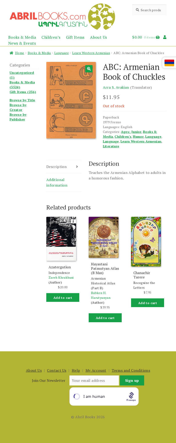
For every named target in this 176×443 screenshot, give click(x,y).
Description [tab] (56, 166)
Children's (123, 136)
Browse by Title (22, 100)
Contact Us (56, 370)
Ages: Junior (131, 131)
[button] (89, 68)
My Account (95, 370)
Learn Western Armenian (91, 53)
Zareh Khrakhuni (61, 277)
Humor (138, 136)
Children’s (50, 37)
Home (19, 53)
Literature (111, 146)
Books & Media (22, 37)
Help (76, 370)
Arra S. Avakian (116, 87)
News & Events (22, 43)
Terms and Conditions (131, 370)
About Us (98, 37)
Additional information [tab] (56, 182)
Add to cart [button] (62, 297)
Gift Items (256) (23, 92)
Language (61, 53)
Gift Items (75, 37)
